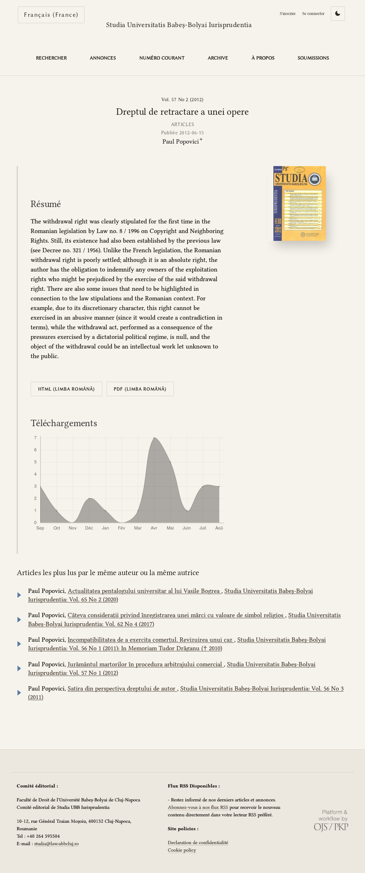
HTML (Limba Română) (66, 389)
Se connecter (313, 13)
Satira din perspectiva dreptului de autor (122, 688)
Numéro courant (162, 58)
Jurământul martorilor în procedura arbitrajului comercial (146, 664)
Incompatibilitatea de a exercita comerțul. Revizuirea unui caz (151, 639)
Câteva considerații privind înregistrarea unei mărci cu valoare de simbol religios (176, 615)
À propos (263, 58)
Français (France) (54, 14)
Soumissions (313, 58)
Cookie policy (182, 850)
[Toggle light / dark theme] (338, 13)
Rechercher (51, 58)
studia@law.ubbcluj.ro (56, 843)
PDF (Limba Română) (140, 389)
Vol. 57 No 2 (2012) (182, 100)
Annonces (103, 58)
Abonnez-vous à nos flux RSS (198, 807)
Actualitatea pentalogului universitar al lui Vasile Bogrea (144, 590)
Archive (218, 58)
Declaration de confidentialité (198, 842)
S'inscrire (287, 13)
